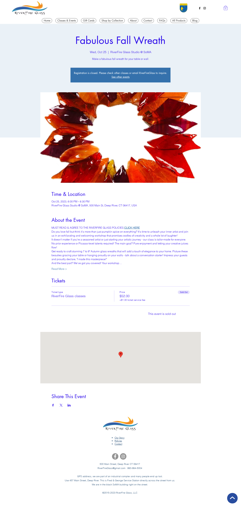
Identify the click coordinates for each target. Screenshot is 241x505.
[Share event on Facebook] (53, 405)
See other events (120, 77)
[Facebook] (199, 8)
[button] (226, 8)
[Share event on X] (61, 405)
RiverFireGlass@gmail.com (111, 468)
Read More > (59, 268)
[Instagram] (204, 8)
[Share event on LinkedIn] (69, 405)
